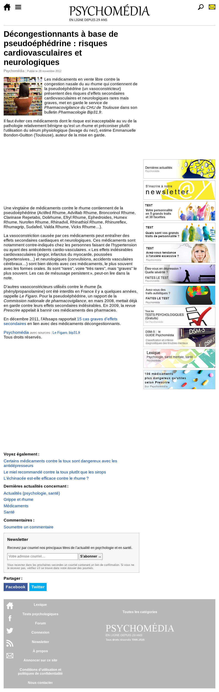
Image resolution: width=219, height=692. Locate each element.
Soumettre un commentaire (28, 527)
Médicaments (16, 506)
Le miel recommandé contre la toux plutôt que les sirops (55, 472)
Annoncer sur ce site (40, 660)
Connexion (40, 632)
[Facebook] (9, 620)
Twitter (37, 587)
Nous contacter (40, 683)
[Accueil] (9, 9)
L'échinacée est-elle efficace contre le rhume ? (46, 478)
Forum (40, 623)
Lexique (40, 604)
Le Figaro (60, 332)
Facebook (15, 587)
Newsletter (40, 642)
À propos (40, 651)
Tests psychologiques (40, 614)
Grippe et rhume (18, 499)
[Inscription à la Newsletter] (210, 9)
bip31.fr (74, 332)
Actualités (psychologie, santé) (32, 493)
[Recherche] (199, 9)
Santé (9, 512)
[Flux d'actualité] (9, 645)
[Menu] (20, 9)
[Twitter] (9, 633)
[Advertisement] (71, 171)
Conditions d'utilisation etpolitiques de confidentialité (40, 671)
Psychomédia (14, 71)
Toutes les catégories (140, 612)
